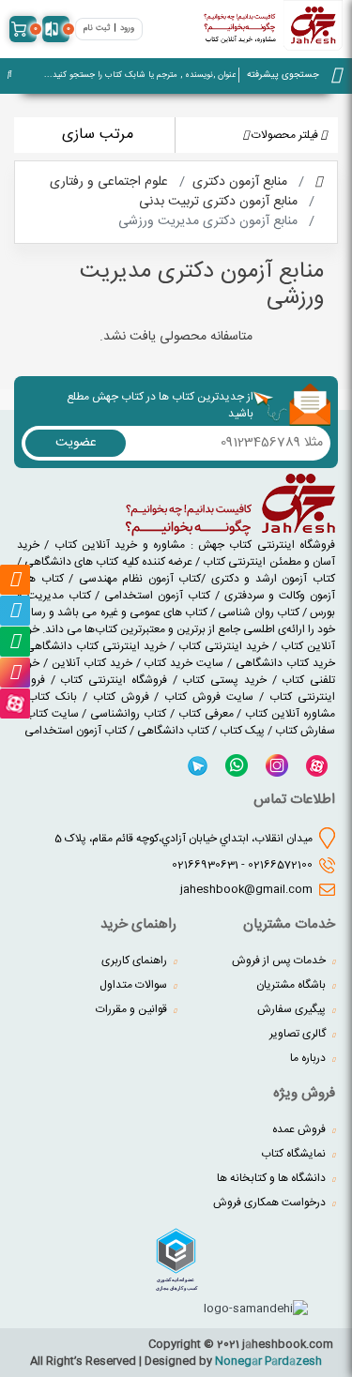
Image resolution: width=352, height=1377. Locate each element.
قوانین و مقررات (133, 1009)
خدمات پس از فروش (280, 960)
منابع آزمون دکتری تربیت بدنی (218, 201)
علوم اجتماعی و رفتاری (109, 182)
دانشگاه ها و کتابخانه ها (273, 1178)
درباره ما (309, 1058)
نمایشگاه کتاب (295, 1153)
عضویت (76, 442)
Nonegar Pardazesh (268, 1361)
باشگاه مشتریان (292, 985)
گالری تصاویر (299, 1033)
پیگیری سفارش (293, 1009)
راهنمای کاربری (135, 960)
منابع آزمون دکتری (239, 182)
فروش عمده (300, 1129)
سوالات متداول (134, 985)
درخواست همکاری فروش (271, 1202)
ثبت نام (97, 29)
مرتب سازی (97, 134)
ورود (127, 29)
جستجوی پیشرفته (283, 75)
